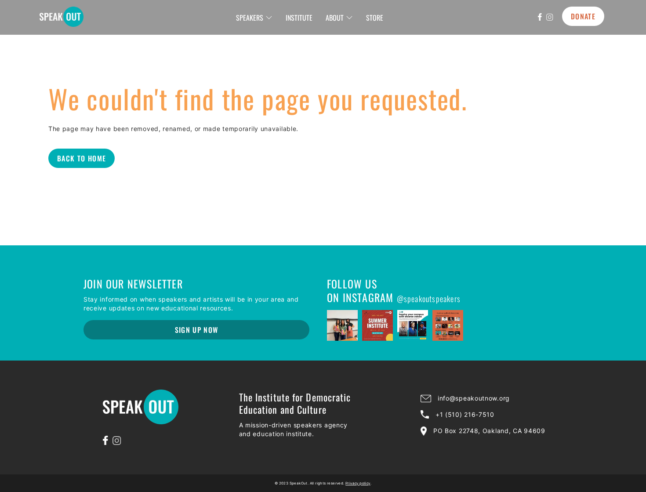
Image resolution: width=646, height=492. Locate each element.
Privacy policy (357, 483)
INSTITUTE (299, 17)
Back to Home (81, 158)
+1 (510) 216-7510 (465, 414)
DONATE (583, 16)
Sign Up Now (196, 329)
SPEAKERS (249, 17)
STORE (374, 17)
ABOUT (335, 17)
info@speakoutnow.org (474, 398)
